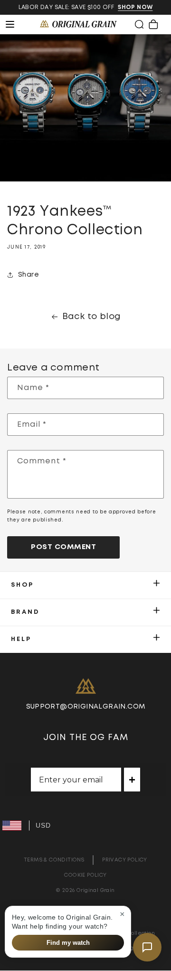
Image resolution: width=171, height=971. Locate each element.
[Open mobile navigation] (15, 24)
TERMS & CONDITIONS (54, 859)
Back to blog (91, 316)
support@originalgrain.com (85, 706)
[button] (139, 24)
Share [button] (28, 274)
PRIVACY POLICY (124, 859)
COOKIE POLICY (85, 875)
